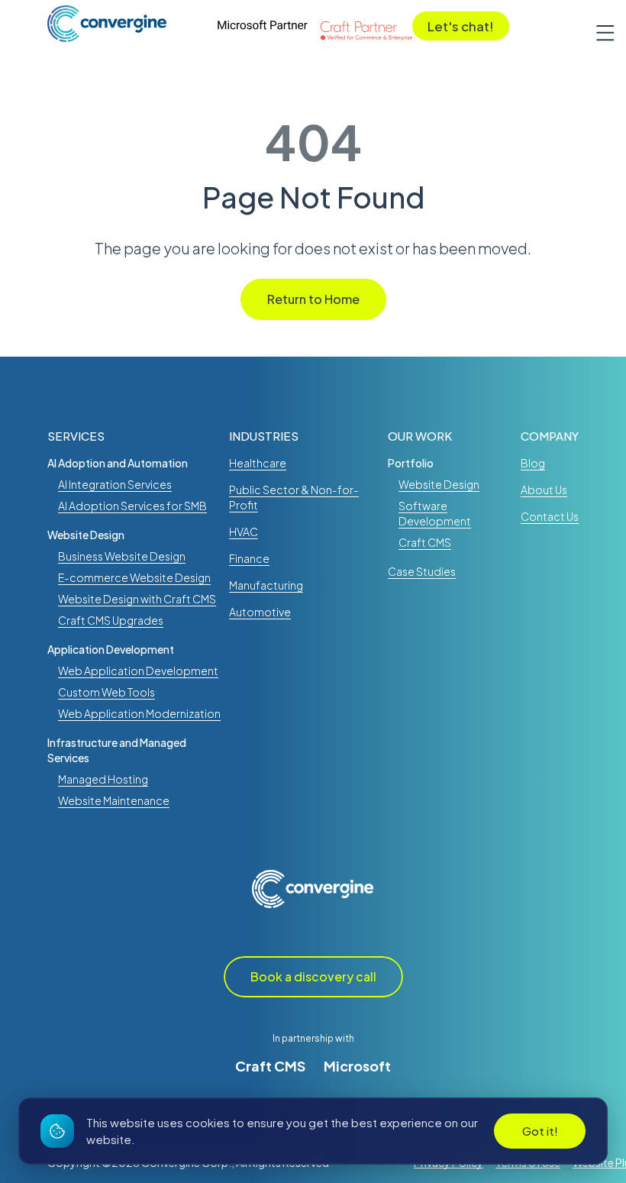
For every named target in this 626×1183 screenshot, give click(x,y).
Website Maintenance (113, 800)
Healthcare (257, 463)
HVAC (243, 531)
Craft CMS (270, 1066)
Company (550, 435)
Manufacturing (266, 585)
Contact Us (550, 516)
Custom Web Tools (106, 692)
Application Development (110, 649)
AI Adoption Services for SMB (132, 505)
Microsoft (357, 1066)
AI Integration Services (115, 484)
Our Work (420, 435)
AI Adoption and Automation (117, 463)
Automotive (260, 612)
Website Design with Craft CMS (137, 599)
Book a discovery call (313, 976)
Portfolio (411, 463)
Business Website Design (122, 556)
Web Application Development (138, 670)
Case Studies (422, 571)
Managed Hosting (103, 779)
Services (76, 435)
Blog (533, 463)
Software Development (435, 513)
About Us (544, 489)
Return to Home (313, 299)
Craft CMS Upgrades (110, 620)
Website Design (85, 534)
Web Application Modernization (139, 713)
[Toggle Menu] (599, 30)
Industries (263, 435)
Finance (249, 558)
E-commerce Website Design (134, 577)
